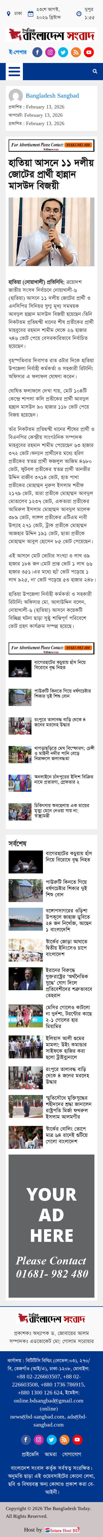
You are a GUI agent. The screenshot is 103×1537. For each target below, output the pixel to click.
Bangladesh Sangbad (52, 95)
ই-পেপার (18, 52)
